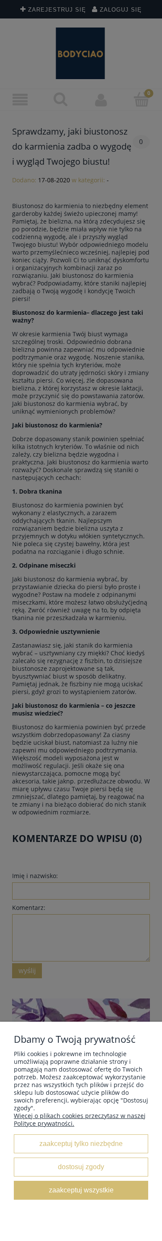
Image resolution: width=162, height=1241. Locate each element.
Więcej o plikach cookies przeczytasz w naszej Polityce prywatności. (80, 1119)
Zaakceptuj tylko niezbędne (81, 1143)
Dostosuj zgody (81, 1166)
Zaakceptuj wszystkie (81, 1190)
